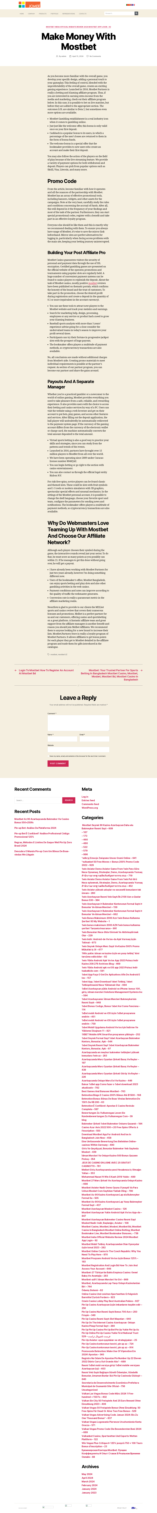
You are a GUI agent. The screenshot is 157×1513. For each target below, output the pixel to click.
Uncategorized (90, 1390)
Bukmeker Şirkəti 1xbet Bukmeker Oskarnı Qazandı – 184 (112, 1123)
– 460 (85, 839)
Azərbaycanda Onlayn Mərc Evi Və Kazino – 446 (107, 1080)
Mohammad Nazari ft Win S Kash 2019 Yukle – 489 (108, 1176)
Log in (85, 796)
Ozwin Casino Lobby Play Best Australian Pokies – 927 (110, 1301)
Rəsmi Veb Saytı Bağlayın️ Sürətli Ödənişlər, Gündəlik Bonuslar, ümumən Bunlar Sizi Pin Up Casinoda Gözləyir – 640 (112, 1375)
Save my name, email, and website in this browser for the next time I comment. (78, 756)
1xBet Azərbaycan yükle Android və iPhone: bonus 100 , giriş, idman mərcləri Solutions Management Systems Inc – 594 (112, 992)
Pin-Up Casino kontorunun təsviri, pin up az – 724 (108, 1343)
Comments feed (90, 804)
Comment (52, 714)
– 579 (85, 850)
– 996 (85, 854)
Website (51, 745)
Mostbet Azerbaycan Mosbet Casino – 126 (104, 1209)
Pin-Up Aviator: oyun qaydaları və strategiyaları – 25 (109, 1340)
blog (84, 1120)
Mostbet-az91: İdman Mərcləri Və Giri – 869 (105, 1279)
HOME (22, 14)
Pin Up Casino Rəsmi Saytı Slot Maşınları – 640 (106, 1319)
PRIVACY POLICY (122, 1508)
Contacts (82, 14)
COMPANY (31, 14)
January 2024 (89, 1489)
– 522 (84, 847)
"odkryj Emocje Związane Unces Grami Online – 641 (109, 858)
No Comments (95, 56)
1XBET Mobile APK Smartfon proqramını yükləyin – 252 (111, 1034)
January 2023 (89, 1492)
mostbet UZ (62, 654)
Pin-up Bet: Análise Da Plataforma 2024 (35, 828)
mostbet (92, 283)
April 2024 (87, 1478)
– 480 (85, 843)
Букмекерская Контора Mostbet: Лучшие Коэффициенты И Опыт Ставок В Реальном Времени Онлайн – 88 (111, 1453)
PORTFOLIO (54, 14)
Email (82, 735)
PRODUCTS (42, 14)
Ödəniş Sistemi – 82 (92, 1290)
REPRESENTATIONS (68, 14)
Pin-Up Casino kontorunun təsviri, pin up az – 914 (107, 1347)
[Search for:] (37, 800)
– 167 (84, 832)
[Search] (136, 13)
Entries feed (88, 800)
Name (50, 735)
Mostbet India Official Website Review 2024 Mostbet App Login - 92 (78, 27)
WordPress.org (90, 807)
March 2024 (88, 1481)
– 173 (84, 836)
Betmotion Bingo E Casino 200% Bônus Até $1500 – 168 (111, 1095)
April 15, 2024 (77, 56)
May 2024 (87, 1474)
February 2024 (90, 1485)
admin (63, 56)
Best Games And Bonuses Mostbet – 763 (103, 1091)
